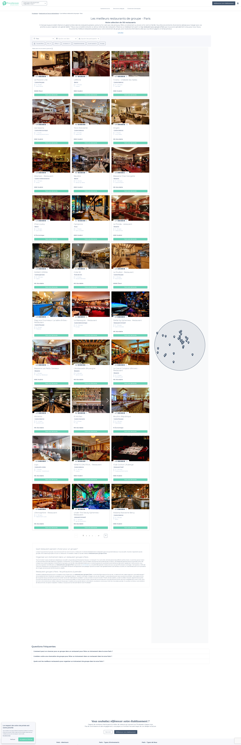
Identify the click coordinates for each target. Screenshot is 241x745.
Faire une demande (51, 95)
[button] (192, 354)
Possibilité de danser (79, 43)
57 (98, 535)
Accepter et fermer (26, 739)
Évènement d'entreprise (134, 8)
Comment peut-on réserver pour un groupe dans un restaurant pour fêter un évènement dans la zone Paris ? (73, 651)
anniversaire (85, 564)
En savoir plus (6, 735)
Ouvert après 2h (92, 43)
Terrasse (102, 43)
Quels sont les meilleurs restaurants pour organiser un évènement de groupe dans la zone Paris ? (69, 661)
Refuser (12, 739)
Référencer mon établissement (224, 3)
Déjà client (108, 732)
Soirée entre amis (105, 8)
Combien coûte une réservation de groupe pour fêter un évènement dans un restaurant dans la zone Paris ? (73, 656)
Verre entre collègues (118, 8)
